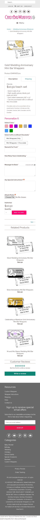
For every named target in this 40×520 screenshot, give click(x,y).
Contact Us (8, 403)
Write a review (20, 374)
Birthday (7, 447)
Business (7, 459)
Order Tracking (20, 472)
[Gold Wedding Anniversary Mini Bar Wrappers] (20, 49)
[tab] (13, 79)
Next (32, 222)
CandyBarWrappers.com (19, 477)
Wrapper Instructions (11, 394)
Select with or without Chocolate (17, 135)
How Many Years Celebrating (15, 156)
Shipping (7, 397)
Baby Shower (9, 445)
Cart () (19, 6)
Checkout (28, 6)
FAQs (6, 400)
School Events (9, 454)
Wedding (8, 449)
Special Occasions (11, 457)
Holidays (7, 452)
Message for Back (12, 165)
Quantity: (8, 209)
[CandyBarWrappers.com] (20, 17)
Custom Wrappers (11, 391)
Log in (10, 6)
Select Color (9, 122)
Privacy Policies (20, 469)
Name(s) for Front (11, 147)
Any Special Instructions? (14, 180)
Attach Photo (9, 195)
